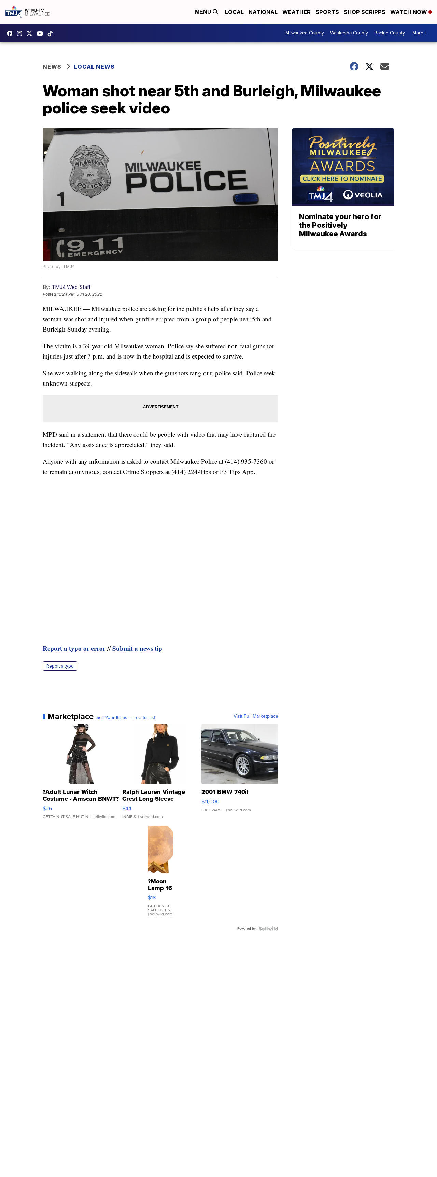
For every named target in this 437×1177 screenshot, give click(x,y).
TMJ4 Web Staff (71, 287)
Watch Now (409, 12)
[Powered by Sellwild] (268, 928)
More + (419, 33)
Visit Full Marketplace (256, 716)
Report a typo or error (74, 648)
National (263, 12)
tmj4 (11, 33)
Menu (204, 12)
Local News (94, 66)
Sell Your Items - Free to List (125, 717)
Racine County (389, 33)
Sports (327, 12)
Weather (296, 12)
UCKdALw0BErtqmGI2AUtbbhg (41, 33)
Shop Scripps (364, 12)
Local (234, 12)
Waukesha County (349, 33)
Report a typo (60, 666)
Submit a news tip (137, 648)
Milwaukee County (304, 33)
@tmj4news (52, 33)
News (52, 66)
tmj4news (21, 33)
